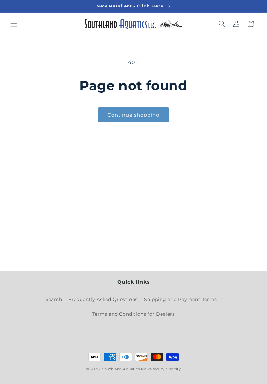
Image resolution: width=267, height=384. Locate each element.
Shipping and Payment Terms (180, 299)
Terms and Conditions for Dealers (133, 314)
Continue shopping (133, 115)
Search (53, 299)
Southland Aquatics (121, 369)
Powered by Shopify (161, 369)
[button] (14, 24)
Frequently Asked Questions (103, 299)
